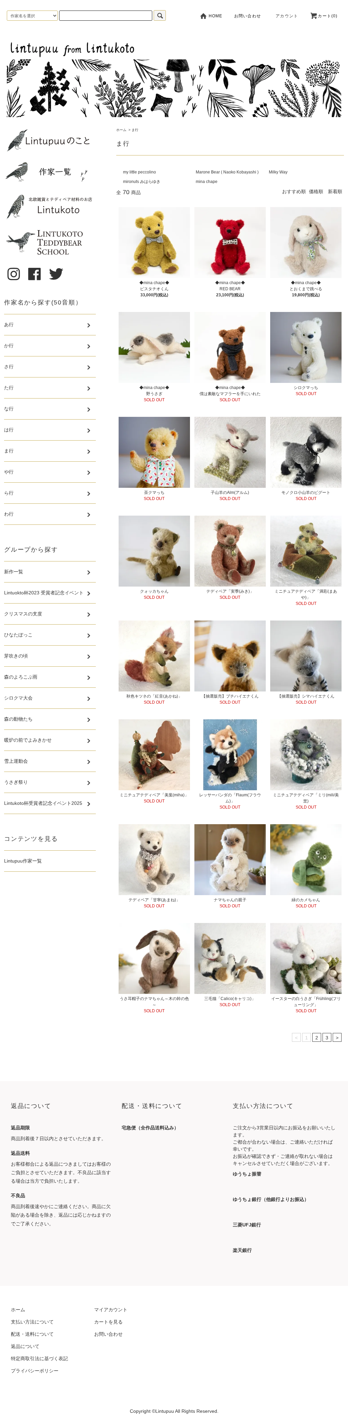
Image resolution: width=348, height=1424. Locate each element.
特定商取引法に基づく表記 (39, 1358)
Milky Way (278, 172)
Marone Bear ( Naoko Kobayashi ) (227, 172)
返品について (25, 1346)
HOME (215, 16)
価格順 (316, 191)
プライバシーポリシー (34, 1370)
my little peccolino (139, 172)
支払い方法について (32, 1322)
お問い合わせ (247, 16)
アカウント (287, 16)
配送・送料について (32, 1334)
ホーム (121, 130)
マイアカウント (110, 1309)
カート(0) (327, 16)
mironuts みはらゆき (141, 181)
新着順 (335, 191)
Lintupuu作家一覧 (23, 861)
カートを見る (108, 1322)
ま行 (135, 130)
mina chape (207, 181)
